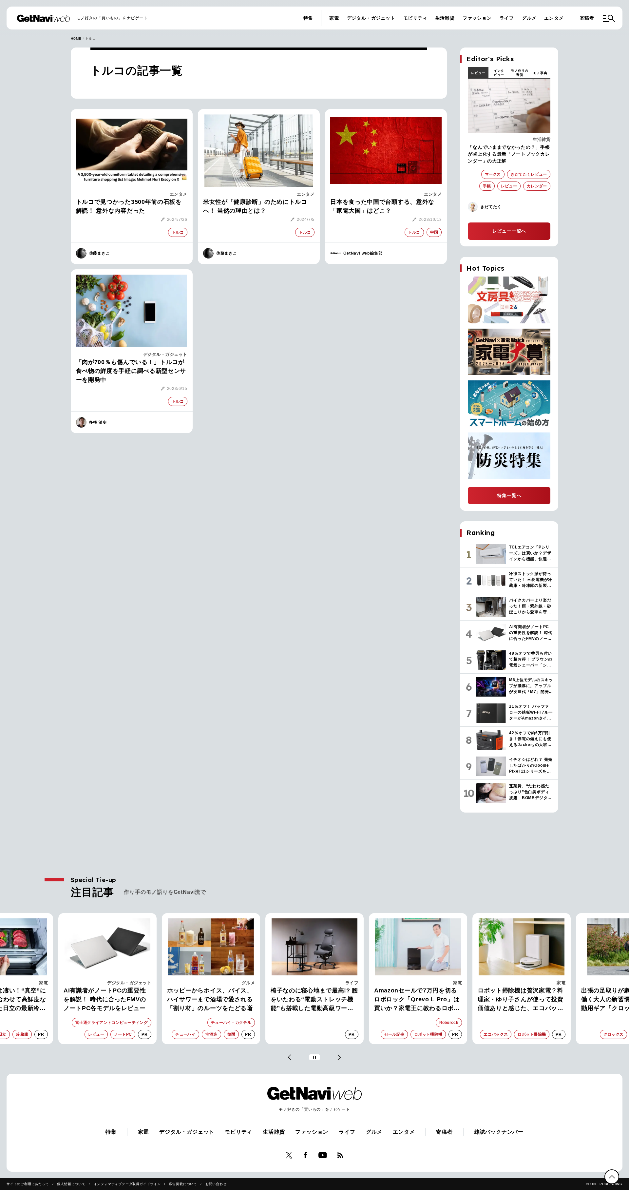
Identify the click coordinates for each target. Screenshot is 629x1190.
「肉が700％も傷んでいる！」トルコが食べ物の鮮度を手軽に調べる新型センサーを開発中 (131, 371)
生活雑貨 (445, 18)
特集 (308, 18)
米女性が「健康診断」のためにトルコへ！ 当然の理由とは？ (255, 206)
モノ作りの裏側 (519, 72)
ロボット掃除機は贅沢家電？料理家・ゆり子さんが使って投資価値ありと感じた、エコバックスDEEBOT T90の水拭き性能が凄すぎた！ (418, 1000)
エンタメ (553, 18)
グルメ (529, 18)
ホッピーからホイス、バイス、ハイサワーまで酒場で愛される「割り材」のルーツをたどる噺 (106, 999)
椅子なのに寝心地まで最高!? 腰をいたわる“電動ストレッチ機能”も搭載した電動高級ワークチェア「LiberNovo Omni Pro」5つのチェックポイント (211, 1000)
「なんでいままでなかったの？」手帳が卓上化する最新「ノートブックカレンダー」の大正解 (509, 153)
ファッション (477, 18)
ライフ (507, 18)
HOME (76, 38)
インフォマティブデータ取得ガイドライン (127, 1184)
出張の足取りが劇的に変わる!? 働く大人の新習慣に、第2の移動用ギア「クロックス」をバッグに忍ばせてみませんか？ (520, 1000)
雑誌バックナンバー (499, 1132)
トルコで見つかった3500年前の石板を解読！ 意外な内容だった (129, 206)
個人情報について (71, 1184)
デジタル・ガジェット (371, 18)
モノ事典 (540, 73)
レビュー (478, 73)
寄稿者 (587, 18)
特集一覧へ (509, 495)
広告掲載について (183, 1184)
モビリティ (415, 18)
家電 (334, 18)
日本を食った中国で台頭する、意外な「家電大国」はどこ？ (382, 206)
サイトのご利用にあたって (28, 1184)
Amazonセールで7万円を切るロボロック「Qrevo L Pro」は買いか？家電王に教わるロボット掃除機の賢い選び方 (313, 1000)
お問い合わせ (216, 1184)
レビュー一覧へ (509, 231)
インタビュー (499, 72)
